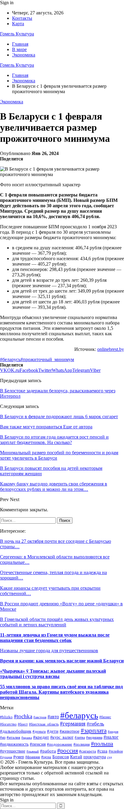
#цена (46, 757)
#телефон (116, 751)
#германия (72, 723)
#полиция (81, 744)
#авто (53, 716)
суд (109, 757)
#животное (69, 731)
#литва (80, 737)
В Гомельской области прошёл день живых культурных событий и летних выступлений (57, 622)
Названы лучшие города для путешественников (49, 650)
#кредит (41, 737)
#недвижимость (14, 744)
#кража (26, 737)
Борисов (60, 756)
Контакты (22, 18)
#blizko (6, 717)
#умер (18, 756)
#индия (113, 731)
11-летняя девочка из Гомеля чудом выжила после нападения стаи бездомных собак (55, 637)
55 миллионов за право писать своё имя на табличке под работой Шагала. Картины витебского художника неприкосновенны (61, 692)
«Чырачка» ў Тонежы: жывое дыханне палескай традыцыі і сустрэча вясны (53, 673)
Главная (20, 44)
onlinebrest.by (110, 349)
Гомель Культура (17, 33)
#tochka (23, 716)
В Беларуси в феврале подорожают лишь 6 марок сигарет (59, 416)
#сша (102, 750)
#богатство (8, 724)
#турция (6, 757)
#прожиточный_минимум (47, 359)
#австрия (39, 717)
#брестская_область (44, 724)
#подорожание (59, 744)
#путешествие (12, 751)
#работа (48, 751)
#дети (52, 731)
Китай (76, 756)
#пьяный (32, 751)
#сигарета (87, 751)
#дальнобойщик (15, 731)
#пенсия (38, 744)
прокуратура (94, 757)
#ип (2, 737)
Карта (18, 23)
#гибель (95, 724)
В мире (19, 49)
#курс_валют (61, 737)
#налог (111, 737)
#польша (102, 743)
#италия (13, 737)
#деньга (39, 731)
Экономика (23, 54)
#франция (32, 757)
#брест (23, 724)
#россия (67, 750)
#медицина (94, 738)
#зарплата (94, 730)
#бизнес (105, 717)
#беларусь (10, 359)
